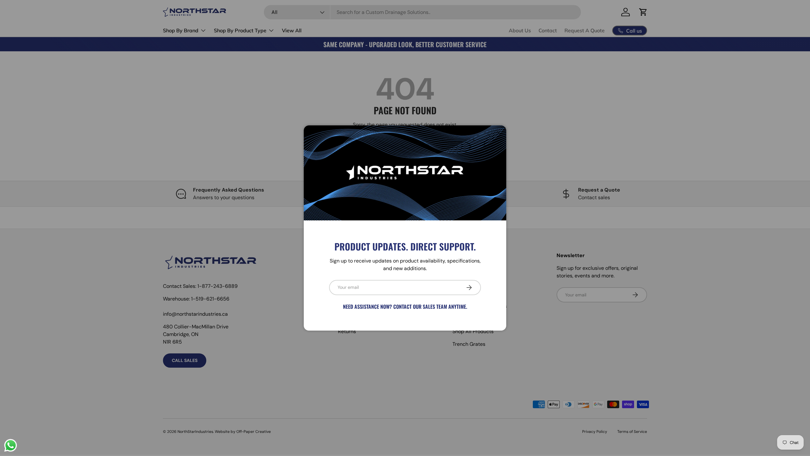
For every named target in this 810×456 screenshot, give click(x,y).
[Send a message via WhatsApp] (10, 445)
